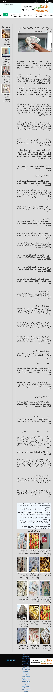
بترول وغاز (20, 15)
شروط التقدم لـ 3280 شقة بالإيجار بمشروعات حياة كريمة (23, 576)
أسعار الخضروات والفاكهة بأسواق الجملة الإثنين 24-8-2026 (46, 624)
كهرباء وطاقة (15, 15)
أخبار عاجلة (40, 15)
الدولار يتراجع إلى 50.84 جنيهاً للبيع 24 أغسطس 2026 (23, 599)
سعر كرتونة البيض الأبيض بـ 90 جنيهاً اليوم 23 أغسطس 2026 (46, 648)
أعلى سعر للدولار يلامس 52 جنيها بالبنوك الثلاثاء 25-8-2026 (36, 528)
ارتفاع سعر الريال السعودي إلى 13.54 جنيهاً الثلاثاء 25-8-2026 (34, 576)
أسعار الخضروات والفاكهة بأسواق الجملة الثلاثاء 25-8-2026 (36, 526)
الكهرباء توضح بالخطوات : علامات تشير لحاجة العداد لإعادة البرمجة (34, 512)
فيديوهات (46, 15)
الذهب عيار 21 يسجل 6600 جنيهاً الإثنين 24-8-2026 (34, 623)
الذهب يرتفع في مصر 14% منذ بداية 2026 (45, 574)
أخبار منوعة (36, 15)
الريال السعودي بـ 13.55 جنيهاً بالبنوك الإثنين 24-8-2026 (35, 599)
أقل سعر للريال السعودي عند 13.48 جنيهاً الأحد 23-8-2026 (23, 647)
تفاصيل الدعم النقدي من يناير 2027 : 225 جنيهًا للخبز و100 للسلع (46, 600)
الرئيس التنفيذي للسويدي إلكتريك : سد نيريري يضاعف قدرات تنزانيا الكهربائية (34, 506)
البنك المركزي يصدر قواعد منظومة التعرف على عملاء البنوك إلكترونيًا (23, 624)
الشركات (30, 15)
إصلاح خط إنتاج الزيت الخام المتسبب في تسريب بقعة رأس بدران (34, 503)
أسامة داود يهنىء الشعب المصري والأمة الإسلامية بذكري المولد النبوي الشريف (35, 518)
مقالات (24, 15)
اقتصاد (10, 15)
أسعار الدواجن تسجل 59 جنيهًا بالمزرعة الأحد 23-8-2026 (34, 647)
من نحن (39, 0)
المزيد (5, 14)
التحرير (36, 2)
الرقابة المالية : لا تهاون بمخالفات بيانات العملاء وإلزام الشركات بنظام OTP (35, 523)
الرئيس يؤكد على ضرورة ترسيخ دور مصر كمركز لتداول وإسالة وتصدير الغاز (35, 509)
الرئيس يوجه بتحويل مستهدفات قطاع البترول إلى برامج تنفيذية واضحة (35, 514)
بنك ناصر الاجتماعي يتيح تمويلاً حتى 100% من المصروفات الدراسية (34, 521)
